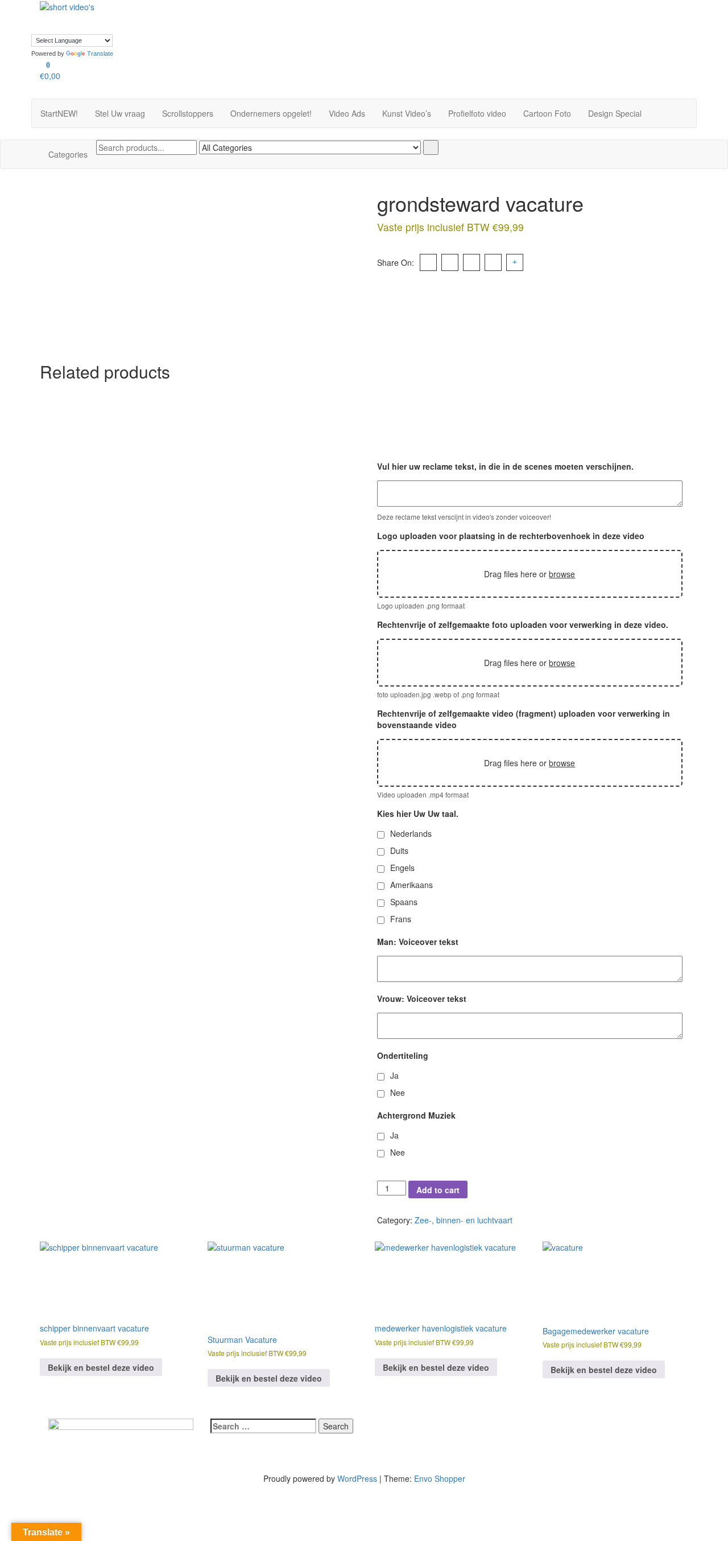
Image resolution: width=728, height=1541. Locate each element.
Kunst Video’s (406, 113)
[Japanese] (237, 15)
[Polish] (260, 15)
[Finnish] (260, 4)
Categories (68, 154)
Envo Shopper (439, 1478)
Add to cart (438, 1189)
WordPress (357, 1478)
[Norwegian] (248, 15)
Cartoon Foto (547, 113)
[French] (271, 4)
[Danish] (226, 4)
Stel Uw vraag (120, 113)
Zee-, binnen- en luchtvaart (463, 1220)
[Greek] (203, 15)
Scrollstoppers (187, 113)
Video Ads (347, 113)
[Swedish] (283, 15)
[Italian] (226, 15)
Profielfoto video (477, 113)
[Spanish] (271, 15)
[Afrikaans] (203, 4)
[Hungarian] (214, 15)
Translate (100, 53)
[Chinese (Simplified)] (214, 4)
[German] (283, 4)
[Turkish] (203, 27)
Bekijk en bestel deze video (101, 1367)
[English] (248, 4)
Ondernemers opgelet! (271, 113)
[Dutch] (237, 4)
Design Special (615, 113)
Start (59, 113)
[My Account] (43, 92)
